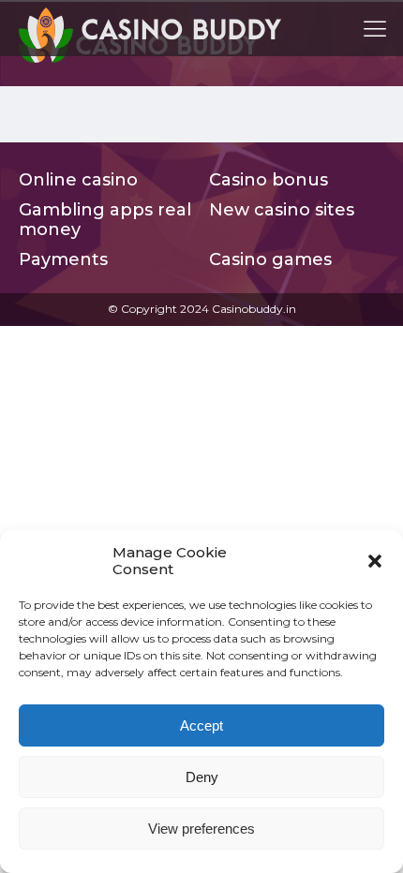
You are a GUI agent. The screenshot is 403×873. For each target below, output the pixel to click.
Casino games (270, 260)
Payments (63, 260)
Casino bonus (268, 180)
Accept (201, 725)
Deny (202, 777)
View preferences (201, 828)
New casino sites (281, 210)
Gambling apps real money (105, 220)
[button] (375, 561)
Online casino (78, 180)
